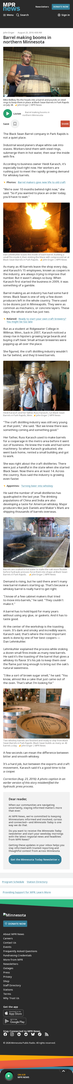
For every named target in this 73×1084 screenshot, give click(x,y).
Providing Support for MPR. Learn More (27, 892)
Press (6, 972)
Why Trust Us (11, 998)
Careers (8, 938)
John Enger (8, 32)
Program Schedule (13, 881)
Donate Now (60, 6)
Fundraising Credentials (17, 955)
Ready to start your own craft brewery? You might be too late (36, 320)
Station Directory (37, 881)
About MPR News (13, 934)
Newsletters (10, 964)
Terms (7, 993)
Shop (6, 981)
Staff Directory (12, 985)
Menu (10, 15)
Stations (8, 989)
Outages (8, 968)
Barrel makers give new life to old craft (42, 182)
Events (7, 946)
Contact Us (9, 942)
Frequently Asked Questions (20, 951)
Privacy (7, 976)
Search (24, 15)
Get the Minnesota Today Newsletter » (35, 859)
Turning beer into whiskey (37, 485)
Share (65, 123)
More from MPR (13, 959)
